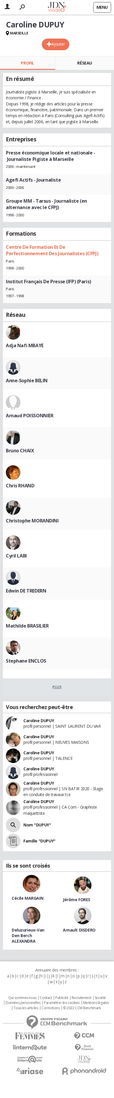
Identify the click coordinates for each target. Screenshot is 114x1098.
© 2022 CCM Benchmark (82, 1008)
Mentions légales (96, 1003)
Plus (56, 686)
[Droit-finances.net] (84, 1047)
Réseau (84, 63)
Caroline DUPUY (38, 720)
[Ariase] (30, 1071)
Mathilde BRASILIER (27, 626)
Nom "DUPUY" (37, 825)
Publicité (61, 998)
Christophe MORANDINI (32, 520)
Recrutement (81, 998)
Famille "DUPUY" (39, 841)
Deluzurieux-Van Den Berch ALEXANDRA (28, 935)
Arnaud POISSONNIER (29, 415)
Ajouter (58, 44)
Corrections (51, 1008)
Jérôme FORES (76, 899)
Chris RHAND (20, 485)
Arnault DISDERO (79, 930)
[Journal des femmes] (30, 1036)
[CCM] (84, 1036)
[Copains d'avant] (30, 1059)
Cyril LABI (16, 556)
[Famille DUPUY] (13, 841)
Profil (27, 63)
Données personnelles (23, 1003)
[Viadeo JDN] (84, 1059)
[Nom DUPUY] (13, 825)
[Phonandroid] (84, 1071)
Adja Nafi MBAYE (25, 345)
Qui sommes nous (22, 998)
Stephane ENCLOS (26, 661)
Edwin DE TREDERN (26, 591)
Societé (100, 998)
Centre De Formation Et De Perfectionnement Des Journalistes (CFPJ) (52, 250)
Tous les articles (25, 1008)
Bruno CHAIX (20, 450)
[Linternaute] (30, 1047)
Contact (46, 998)
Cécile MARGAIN (27, 898)
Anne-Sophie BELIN (27, 380)
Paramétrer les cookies (62, 1003)
